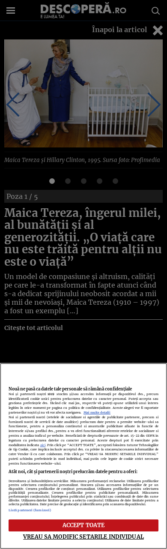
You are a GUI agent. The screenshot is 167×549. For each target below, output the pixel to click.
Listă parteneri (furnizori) (30, 510)
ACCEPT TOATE (84, 525)
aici (42, 445)
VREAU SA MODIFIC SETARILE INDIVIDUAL (83, 536)
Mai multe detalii (97, 412)
